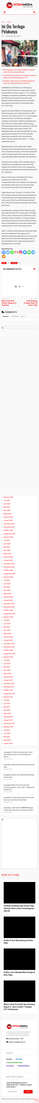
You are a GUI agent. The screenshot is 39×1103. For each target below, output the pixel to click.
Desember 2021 (9, 683)
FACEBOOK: (6, 316)
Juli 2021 (7, 700)
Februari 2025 (8, 557)
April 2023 (7, 630)
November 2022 (9, 647)
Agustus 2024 (8, 577)
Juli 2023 (7, 620)
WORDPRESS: (15, 316)
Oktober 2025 (8, 530)
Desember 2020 (9, 723)
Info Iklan (19, 1059)
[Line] (29, 252)
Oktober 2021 (8, 690)
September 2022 (9, 653)
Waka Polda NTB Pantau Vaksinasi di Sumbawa (9, 303)
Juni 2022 (7, 663)
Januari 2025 (8, 560)
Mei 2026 (7, 507)
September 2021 (9, 693)
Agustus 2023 (8, 617)
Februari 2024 (8, 597)
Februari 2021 (8, 717)
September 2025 (9, 534)
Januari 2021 (8, 720)
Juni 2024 (7, 584)
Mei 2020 (7, 737)
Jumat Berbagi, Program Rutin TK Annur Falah (30, 303)
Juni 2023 (7, 623)
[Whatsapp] (12, 252)
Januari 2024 (8, 600)
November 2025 (9, 527)
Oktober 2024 (8, 570)
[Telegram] (33, 252)
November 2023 (9, 607)
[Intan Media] (19, 7)
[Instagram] (20, 252)
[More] (4, 256)
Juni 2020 (7, 733)
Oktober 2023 (8, 610)
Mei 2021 (7, 707)
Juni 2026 (7, 504)
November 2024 (9, 567)
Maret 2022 (8, 673)
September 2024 (9, 574)
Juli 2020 (7, 730)
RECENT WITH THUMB (10, 875)
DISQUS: (23, 316)
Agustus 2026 (8, 497)
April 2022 (7, 670)
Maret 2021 (8, 713)
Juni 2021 (7, 703)
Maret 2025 (8, 554)
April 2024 (7, 590)
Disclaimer (10, 1066)
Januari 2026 (8, 520)
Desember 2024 (9, 564)
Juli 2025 (7, 540)
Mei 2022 (7, 667)
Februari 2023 (8, 637)
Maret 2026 (8, 514)
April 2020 (7, 740)
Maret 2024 (8, 594)
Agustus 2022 (8, 657)
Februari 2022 (8, 677)
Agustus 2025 (8, 537)
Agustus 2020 (8, 727)
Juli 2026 (7, 500)
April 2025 (7, 550)
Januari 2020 (8, 743)
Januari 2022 (8, 680)
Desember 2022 (9, 643)
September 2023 (9, 613)
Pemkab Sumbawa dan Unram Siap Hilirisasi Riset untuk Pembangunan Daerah (19, 908)
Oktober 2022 (8, 650)
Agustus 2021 (8, 697)
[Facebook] (4, 252)
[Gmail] (16, 252)
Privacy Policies (23, 1066)
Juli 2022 (7, 660)
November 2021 (9, 687)
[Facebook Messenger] (25, 252)
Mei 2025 (7, 547)
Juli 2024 (7, 580)
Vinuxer (34, 1099)
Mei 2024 (7, 587)
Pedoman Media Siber (14, 1062)
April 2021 (7, 710)
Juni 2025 (7, 544)
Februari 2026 (8, 517)
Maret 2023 (8, 633)
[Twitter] (8, 252)
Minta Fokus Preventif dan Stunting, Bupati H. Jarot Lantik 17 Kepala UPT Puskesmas (19, 1006)
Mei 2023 (7, 627)
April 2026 (7, 510)
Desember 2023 (9, 603)
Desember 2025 (9, 524)
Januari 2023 (8, 640)
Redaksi (9, 1059)
